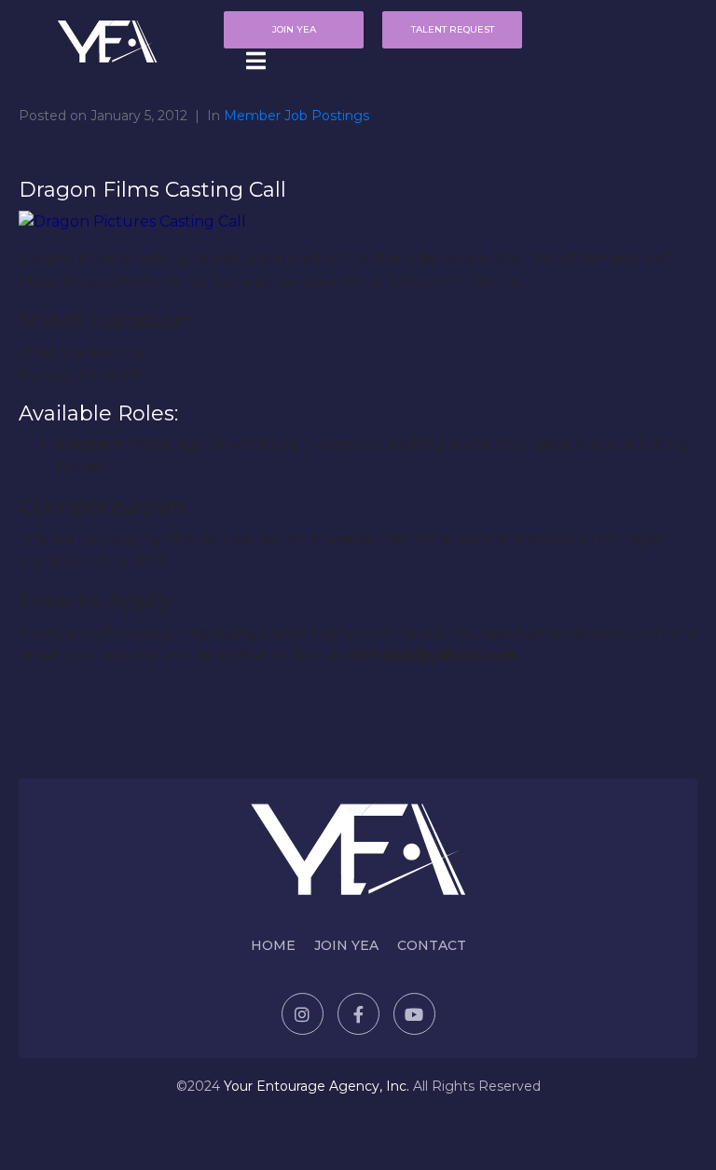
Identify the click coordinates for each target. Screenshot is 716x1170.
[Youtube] (414, 1014)
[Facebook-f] (358, 1014)
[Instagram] (303, 1014)
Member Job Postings (296, 115)
